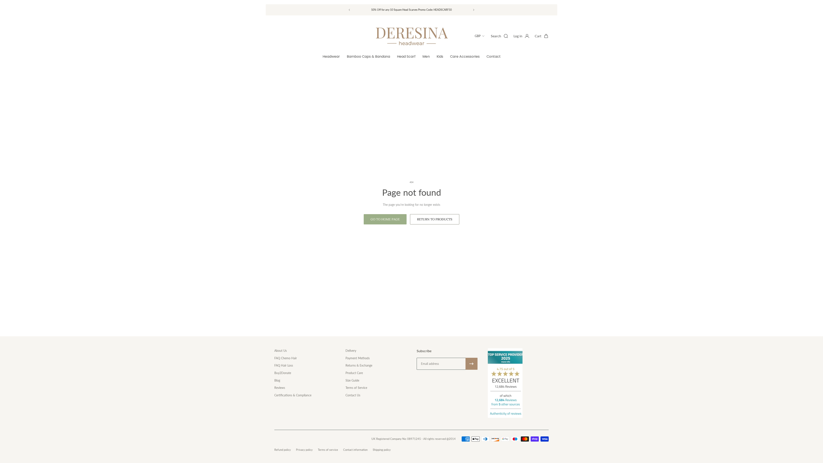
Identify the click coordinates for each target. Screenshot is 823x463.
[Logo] (411, 36)
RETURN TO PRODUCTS (434, 219)
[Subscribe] (472, 364)
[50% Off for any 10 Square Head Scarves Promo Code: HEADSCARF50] (411, 10)
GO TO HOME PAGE (385, 219)
